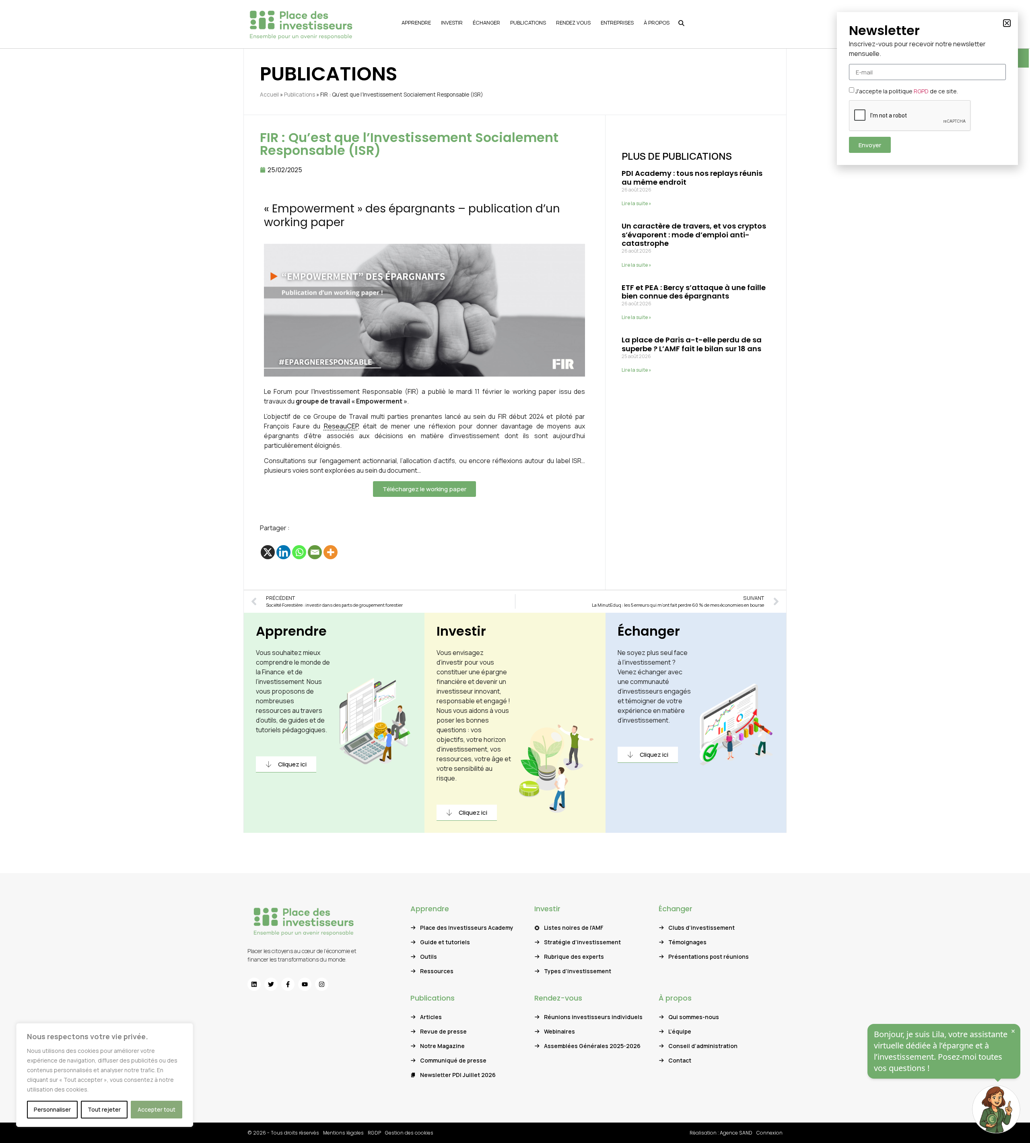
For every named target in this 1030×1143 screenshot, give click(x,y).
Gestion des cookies (409, 1132)
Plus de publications (677, 156)
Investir (461, 631)
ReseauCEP (341, 426)
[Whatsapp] (299, 552)
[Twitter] (271, 984)
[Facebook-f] (288, 984)
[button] (1007, 23)
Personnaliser (52, 1109)
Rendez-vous (558, 998)
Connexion (769, 1132)
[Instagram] (321, 984)
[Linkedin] (283, 552)
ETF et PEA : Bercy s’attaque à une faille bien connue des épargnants (694, 291)
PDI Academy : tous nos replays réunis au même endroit (692, 177)
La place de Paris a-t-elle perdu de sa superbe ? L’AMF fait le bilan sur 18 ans (692, 344)
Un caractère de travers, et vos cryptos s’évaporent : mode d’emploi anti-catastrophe (694, 234)
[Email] (315, 552)
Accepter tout (156, 1109)
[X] (268, 552)
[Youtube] (304, 984)
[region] (104, 1075)
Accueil (269, 94)
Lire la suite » (636, 203)
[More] (330, 552)
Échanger (649, 631)
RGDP (374, 1132)
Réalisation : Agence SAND (721, 1132)
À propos (675, 998)
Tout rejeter (104, 1109)
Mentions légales (343, 1132)
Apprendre (291, 631)
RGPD (921, 91)
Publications (299, 94)
